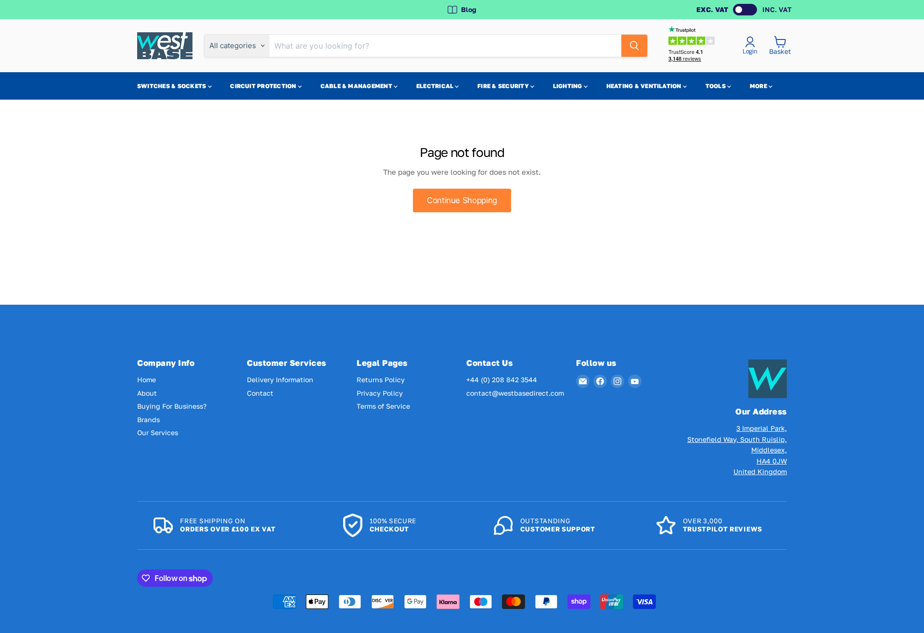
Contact (260, 393)
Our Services (157, 432)
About (147, 393)
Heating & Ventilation (644, 86)
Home (146, 379)
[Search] (634, 46)
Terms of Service (383, 406)
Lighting (568, 86)
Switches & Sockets (172, 86)
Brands (148, 419)
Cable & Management (357, 86)
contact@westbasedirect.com (515, 393)
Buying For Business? (171, 406)
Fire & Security (503, 86)
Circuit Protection (264, 86)
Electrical (435, 86)
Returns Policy (381, 379)
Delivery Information (280, 379)
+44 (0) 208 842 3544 (501, 379)
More (759, 86)
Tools (716, 86)
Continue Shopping (462, 200)
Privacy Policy (380, 393)
